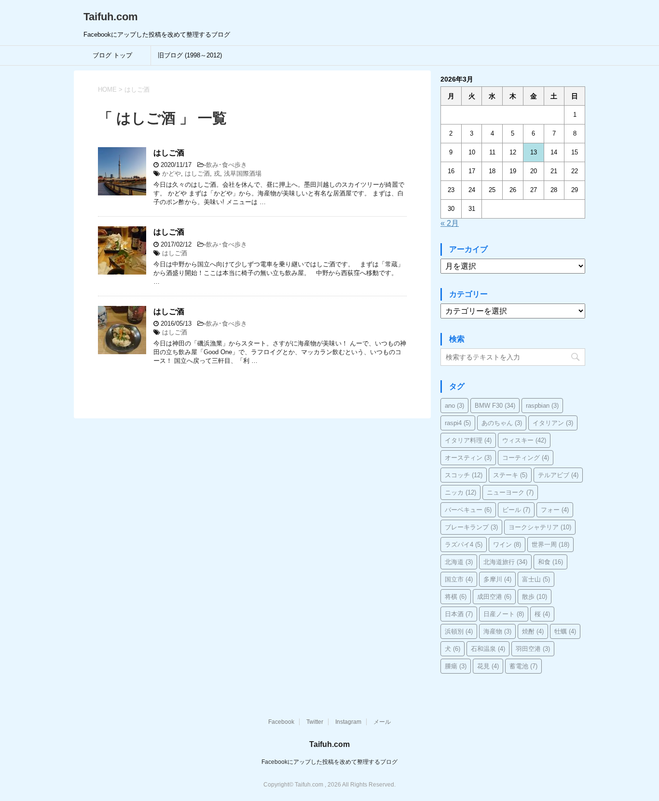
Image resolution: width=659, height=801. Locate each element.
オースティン (468, 457)
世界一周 (550, 544)
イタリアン (553, 423)
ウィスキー (524, 440)
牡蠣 (565, 631)
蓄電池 (523, 666)
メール (382, 721)
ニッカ (460, 492)
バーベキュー (468, 509)
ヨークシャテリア (539, 527)
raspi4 (458, 423)
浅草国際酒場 (242, 173)
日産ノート (503, 614)
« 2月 (449, 223)
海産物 (497, 631)
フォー (555, 509)
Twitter (314, 721)
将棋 (456, 596)
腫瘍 (456, 666)
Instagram (348, 721)
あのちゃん (501, 423)
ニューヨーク (510, 492)
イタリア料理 (468, 440)
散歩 (534, 596)
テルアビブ (558, 475)
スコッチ (463, 475)
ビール (516, 509)
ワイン (507, 544)
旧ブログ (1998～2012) (190, 55)
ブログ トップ (112, 55)
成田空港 (494, 596)
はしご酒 (168, 153)
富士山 (536, 579)
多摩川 (497, 579)
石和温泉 (488, 648)
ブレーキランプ (471, 527)
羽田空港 (533, 648)
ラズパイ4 (463, 544)
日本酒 (459, 614)
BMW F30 (495, 405)
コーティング (525, 457)
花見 (488, 666)
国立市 (459, 579)
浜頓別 (459, 631)
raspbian (542, 405)
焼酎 (533, 631)
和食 (550, 562)
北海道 (459, 562)
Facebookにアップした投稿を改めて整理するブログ (329, 762)
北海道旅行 (505, 562)
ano (454, 405)
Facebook (281, 721)
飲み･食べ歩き (226, 164)
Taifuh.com (110, 17)
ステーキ (510, 475)
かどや (171, 173)
